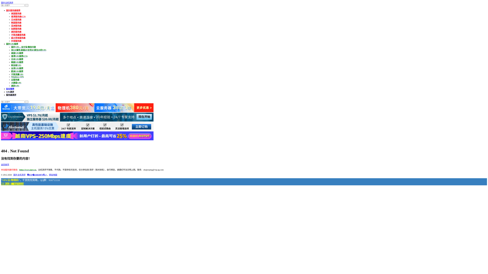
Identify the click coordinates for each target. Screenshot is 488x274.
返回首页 (5, 165)
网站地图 (53, 175)
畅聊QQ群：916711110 (12, 184)
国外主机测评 (7, 3)
